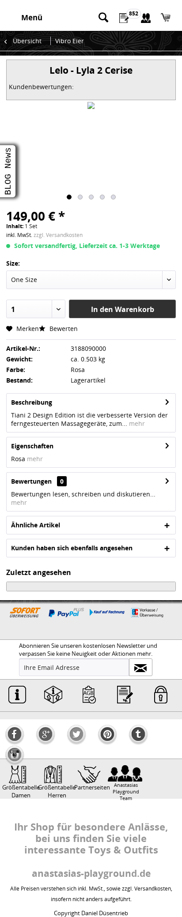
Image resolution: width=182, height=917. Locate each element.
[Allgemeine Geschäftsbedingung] (89, 694)
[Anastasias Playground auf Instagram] (14, 754)
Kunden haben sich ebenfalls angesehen (72, 548)
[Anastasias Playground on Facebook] (14, 734)
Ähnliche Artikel (35, 525)
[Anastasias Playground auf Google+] (45, 734)
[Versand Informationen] (53, 694)
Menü (31, 17)
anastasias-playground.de (91, 873)
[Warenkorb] (168, 17)
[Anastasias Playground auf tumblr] (138, 734)
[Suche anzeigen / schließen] (103, 17)
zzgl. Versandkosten (58, 235)
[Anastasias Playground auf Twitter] (76, 734)
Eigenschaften (32, 446)
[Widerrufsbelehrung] (125, 694)
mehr (136, 423)
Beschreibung (31, 402)
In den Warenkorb (122, 309)
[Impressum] (17, 694)
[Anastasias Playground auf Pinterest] (107, 734)
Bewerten (63, 328)
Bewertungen (31, 481)
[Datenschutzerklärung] (161, 694)
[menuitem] (29, 17)
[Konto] (146, 17)
